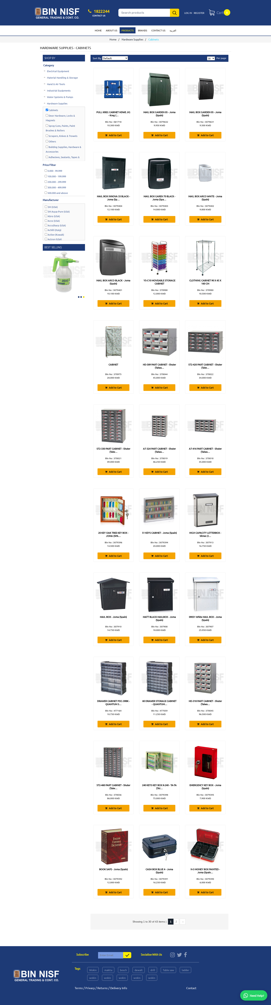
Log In (188, 12)
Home (98, 30)
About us (111, 30)
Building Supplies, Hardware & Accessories (63, 149)
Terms (79, 988)
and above (58, 192)
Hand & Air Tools (55, 84)
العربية (173, 30)
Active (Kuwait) (55, 234)
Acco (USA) (53, 220)
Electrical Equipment (57, 71)
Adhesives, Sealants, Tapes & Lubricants (63, 159)
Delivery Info (118, 988)
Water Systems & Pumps (59, 97)
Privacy (90, 988)
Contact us (158, 30)
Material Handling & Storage (62, 77)
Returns (102, 988)
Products (127, 30)
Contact (191, 988)
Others (52, 141)
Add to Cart (115, 135)
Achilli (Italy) (54, 230)
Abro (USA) (53, 216)
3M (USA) (52, 206)
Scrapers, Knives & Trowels (62, 135)
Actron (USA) (54, 239)
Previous (46, 271)
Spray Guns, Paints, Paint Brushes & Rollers (60, 128)
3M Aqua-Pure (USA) (58, 211)
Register (199, 12)
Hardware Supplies (132, 39)
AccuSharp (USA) (56, 225)
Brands (142, 30)
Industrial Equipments (58, 90)
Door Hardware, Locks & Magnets (60, 118)
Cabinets (53, 110)
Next (82, 271)
